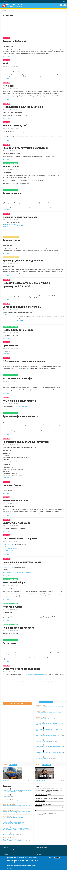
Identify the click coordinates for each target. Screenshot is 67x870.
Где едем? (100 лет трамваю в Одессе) (25, 147)
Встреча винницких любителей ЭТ (23, 306)
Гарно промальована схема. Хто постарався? (14, 800)
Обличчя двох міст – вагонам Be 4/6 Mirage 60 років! (48, 752)
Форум (38, 850)
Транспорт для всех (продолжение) (23, 260)
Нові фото (39, 854)
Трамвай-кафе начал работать (20, 416)
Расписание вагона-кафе (17, 378)
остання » (61, 681)
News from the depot (14, 582)
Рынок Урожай (9, 550)
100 (50, 681)
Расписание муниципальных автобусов (26, 441)
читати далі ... (6, 56)
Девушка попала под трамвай (20, 217)
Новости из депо (12, 606)
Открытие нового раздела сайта (21, 668)
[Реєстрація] (65, 1)
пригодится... (6, 796)
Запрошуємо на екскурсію (42, 758)
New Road (8, 85)
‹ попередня (23, 681)
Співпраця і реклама (9, 852)
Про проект (6, 850)
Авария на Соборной (14, 41)
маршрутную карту (9, 544)
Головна (4, 10)
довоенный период (22, 406)
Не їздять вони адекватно (9, 834)
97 (42, 681)
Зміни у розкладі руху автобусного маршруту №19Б (48, 735)
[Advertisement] (33, 28)
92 (29, 681)
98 (44, 681)
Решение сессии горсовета (18, 627)
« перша (17, 681)
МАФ (5, 63)
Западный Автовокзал (11, 548)
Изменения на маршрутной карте (22, 562)
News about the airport (15, 500)
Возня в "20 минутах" (15, 125)
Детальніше (9, 868)
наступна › (54, 681)
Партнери (6, 854)
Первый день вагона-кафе (18, 330)
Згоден (50, 857)
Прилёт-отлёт (11, 345)
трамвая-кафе (35, 425)
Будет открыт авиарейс (16, 523)
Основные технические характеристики (32, 674)
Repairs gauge (11, 166)
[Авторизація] (63, 1)
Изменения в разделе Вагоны (20, 400)
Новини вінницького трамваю (10, 163)
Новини (38, 849)
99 (47, 681)
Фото (38, 852)
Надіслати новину (17, 703)
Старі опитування (40, 814)
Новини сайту (6, 37)
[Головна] (12, 5)
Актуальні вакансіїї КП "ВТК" (42, 718)
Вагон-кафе (9, 643)
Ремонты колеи (12, 193)
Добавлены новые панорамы (20, 538)
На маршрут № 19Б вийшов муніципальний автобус (48, 746)
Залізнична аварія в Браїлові (43, 741)
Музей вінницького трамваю (10, 849)
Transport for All (12, 240)
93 (31, 681)
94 (34, 681)
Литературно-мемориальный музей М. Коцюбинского (17, 572)
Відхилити (57, 857)
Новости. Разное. (13, 485)
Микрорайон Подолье (11, 552)
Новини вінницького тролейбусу (10, 236)
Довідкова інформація (42, 847)
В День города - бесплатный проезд (24, 361)
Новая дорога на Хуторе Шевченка (23, 106)
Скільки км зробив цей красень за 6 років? (13, 817)
